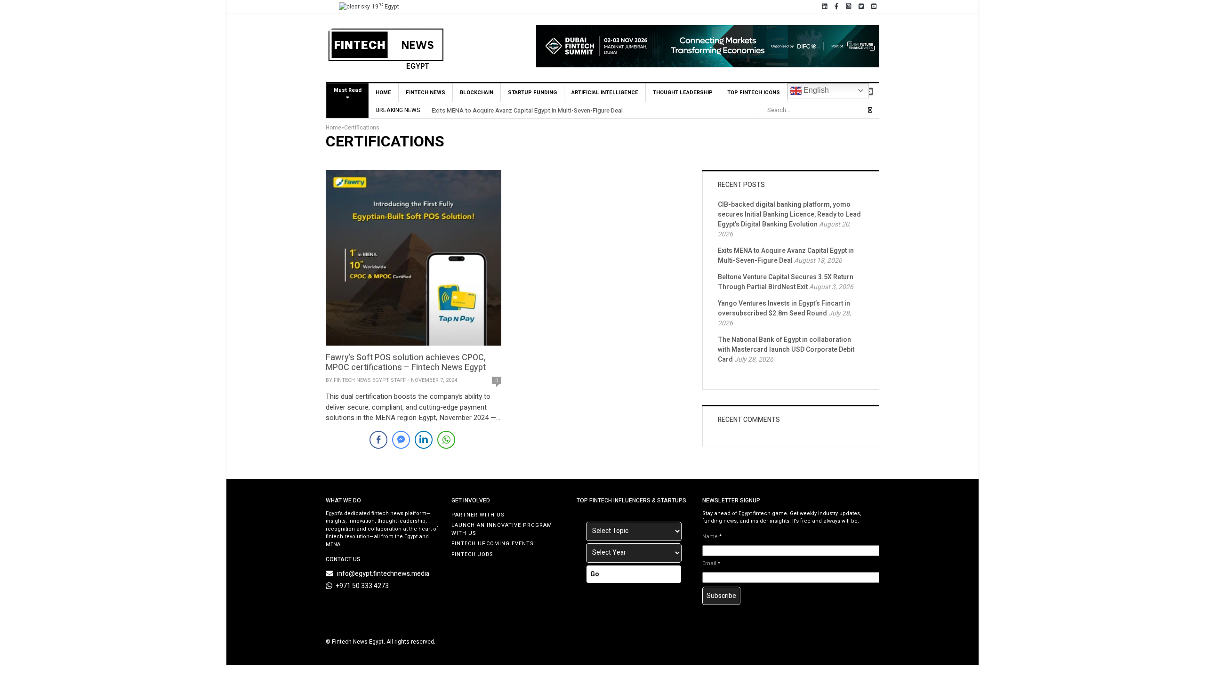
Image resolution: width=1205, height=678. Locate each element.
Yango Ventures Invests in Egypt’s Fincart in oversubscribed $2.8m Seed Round (784, 308)
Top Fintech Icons (753, 93)
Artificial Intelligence (604, 93)
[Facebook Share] (378, 440)
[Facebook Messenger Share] (401, 440)
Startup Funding (532, 93)
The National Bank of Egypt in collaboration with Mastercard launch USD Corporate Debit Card (786, 349)
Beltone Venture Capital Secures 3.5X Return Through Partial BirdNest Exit (785, 282)
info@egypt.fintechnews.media (383, 574)
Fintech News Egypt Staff (370, 380)
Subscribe (721, 596)
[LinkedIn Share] (424, 440)
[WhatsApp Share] (446, 440)
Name (712, 537)
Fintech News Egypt (358, 642)
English (815, 90)
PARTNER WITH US (478, 515)
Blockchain (476, 93)
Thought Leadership (683, 93)
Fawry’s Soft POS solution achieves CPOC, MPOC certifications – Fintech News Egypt (406, 362)
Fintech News (425, 93)
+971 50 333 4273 (362, 586)
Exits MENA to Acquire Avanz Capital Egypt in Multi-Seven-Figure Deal (527, 110)
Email (711, 563)
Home (383, 93)
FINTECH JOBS (472, 554)
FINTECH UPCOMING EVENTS (492, 544)
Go (594, 574)
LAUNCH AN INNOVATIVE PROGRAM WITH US (501, 529)
